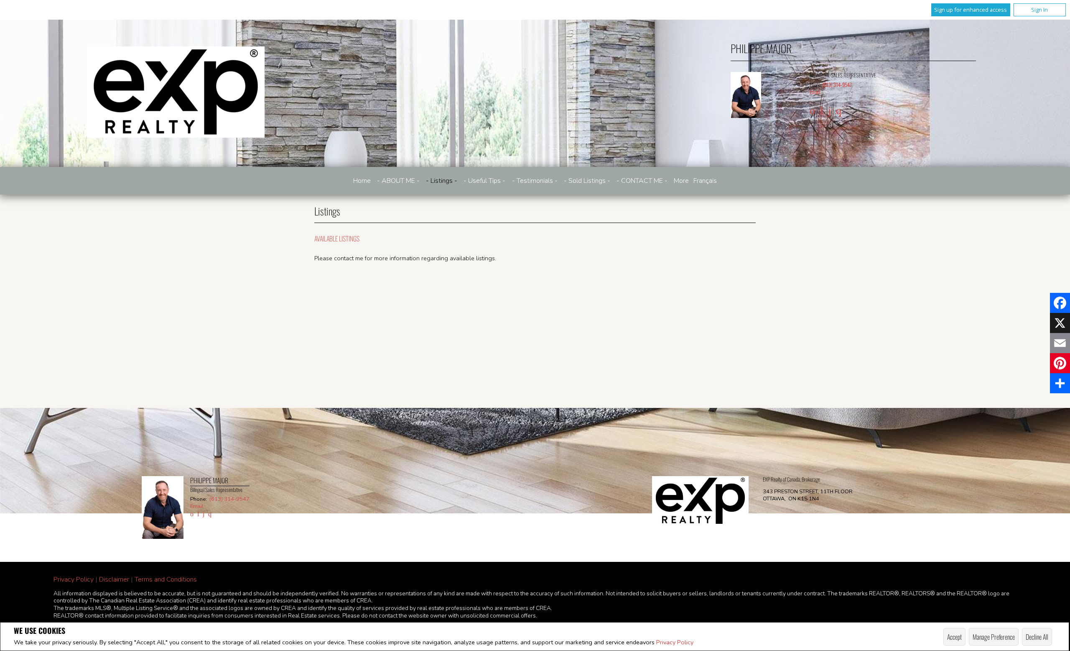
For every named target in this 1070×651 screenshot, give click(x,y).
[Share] (1060, 383)
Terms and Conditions (166, 579)
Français (705, 180)
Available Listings (336, 238)
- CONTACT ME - (642, 180)
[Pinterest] (1060, 363)
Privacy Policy (674, 642)
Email (815, 92)
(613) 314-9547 (837, 85)
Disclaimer (114, 579)
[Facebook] (1060, 303)
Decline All (1037, 637)
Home (362, 180)
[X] (1060, 323)
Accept (954, 637)
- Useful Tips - (484, 180)
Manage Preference (994, 637)
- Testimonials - (535, 180)
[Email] (1060, 343)
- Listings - (441, 180)
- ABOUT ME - (398, 180)
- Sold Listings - (587, 180)
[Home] (176, 92)
